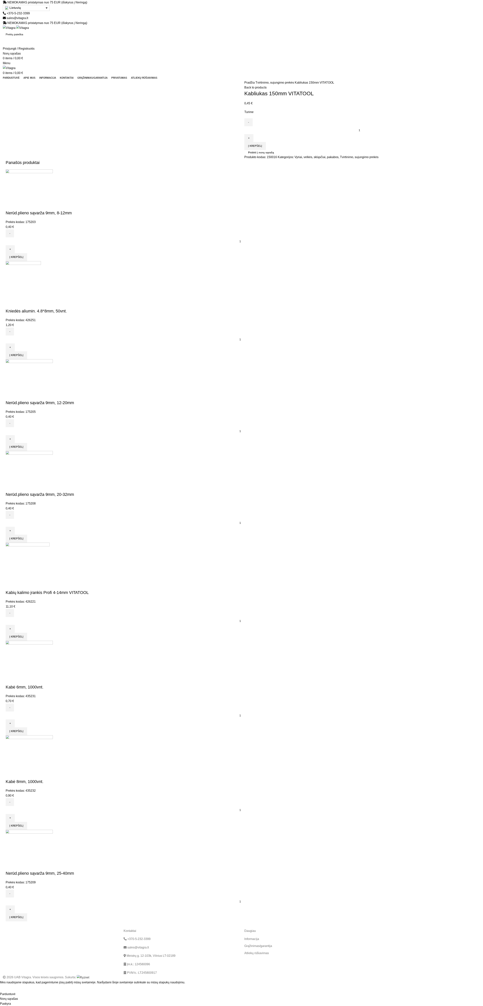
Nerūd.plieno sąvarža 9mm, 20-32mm (40, 494)
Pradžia (249, 82)
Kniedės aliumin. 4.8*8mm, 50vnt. (36, 311)
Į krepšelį (255, 146)
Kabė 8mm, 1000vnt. (24, 781)
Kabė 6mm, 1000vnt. (24, 687)
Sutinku (8, 988)
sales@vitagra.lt (17, 18)
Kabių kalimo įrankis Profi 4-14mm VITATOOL (47, 592)
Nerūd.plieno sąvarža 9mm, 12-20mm (40, 402)
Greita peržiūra (10, 205)
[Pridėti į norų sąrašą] (20, 205)
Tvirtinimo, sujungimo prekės (275, 82)
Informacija (251, 939)
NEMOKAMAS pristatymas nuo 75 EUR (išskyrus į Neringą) (47, 2)
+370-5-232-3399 (18, 13)
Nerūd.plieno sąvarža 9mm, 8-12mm (39, 213)
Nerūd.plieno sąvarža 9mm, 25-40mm (40, 873)
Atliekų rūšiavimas (256, 953)
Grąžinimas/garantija (258, 946)
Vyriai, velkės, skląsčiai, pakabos (316, 157)
